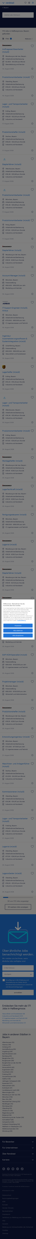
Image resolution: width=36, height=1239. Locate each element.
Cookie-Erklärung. (21, 620)
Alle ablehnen (18, 630)
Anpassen (18, 625)
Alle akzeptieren (18, 635)
